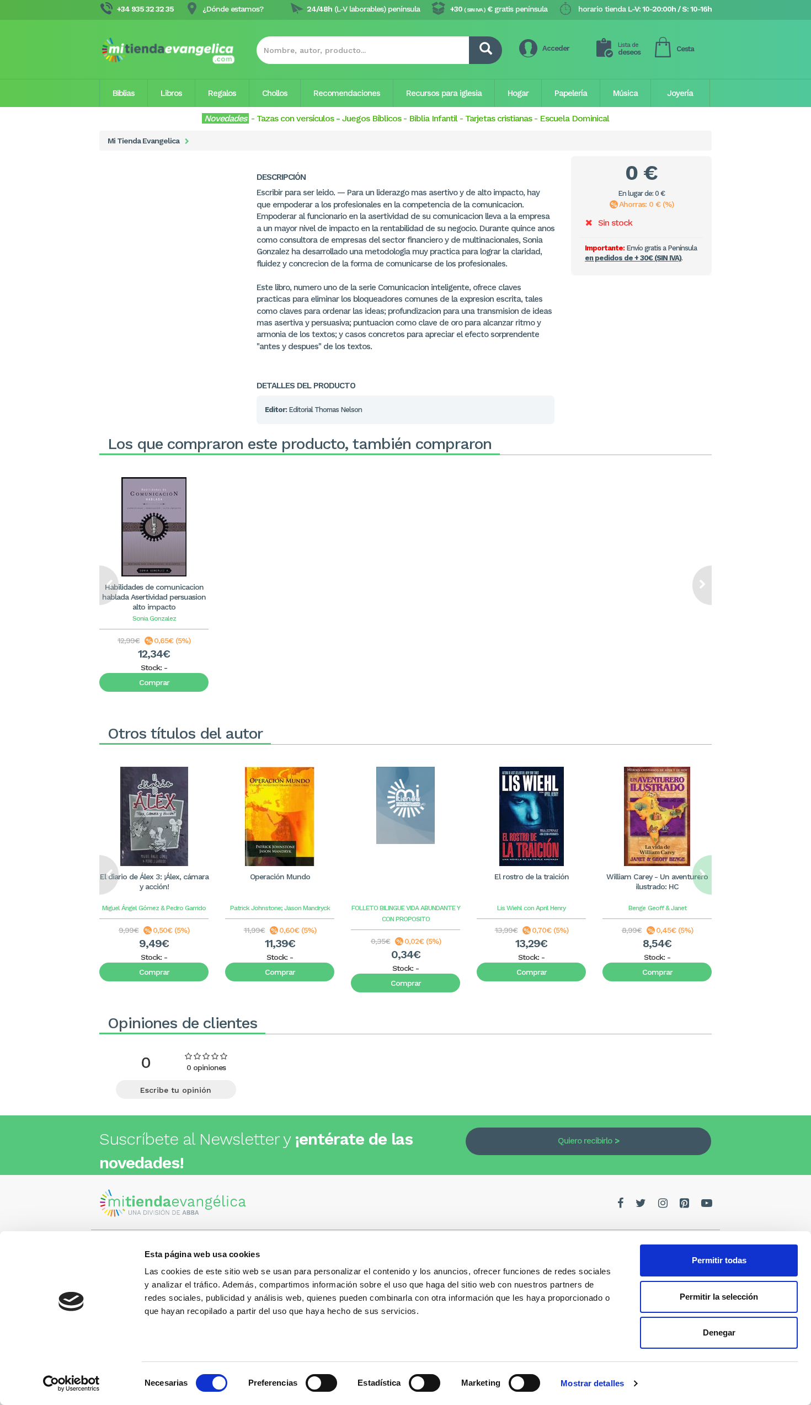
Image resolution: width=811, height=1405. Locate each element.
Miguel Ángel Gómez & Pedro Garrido (154, 908)
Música (625, 93)
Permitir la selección (719, 1296)
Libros (171, 93)
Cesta (685, 49)
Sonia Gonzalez (154, 618)
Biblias (124, 93)
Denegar (719, 1332)
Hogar (518, 93)
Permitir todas (719, 1260)
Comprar (154, 682)
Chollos (274, 93)
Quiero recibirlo (585, 1141)
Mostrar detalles (592, 1383)
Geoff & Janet (667, 908)
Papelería (570, 93)
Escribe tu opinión (175, 1090)
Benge (636, 908)
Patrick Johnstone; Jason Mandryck (280, 908)
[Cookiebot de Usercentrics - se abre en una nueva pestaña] (71, 1383)
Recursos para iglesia (444, 93)
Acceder (555, 48)
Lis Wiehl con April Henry (531, 908)
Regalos (222, 93)
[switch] (321, 1383)
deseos (629, 48)
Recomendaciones (346, 93)
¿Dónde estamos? (232, 8)
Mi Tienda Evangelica (143, 140)
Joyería (680, 93)
